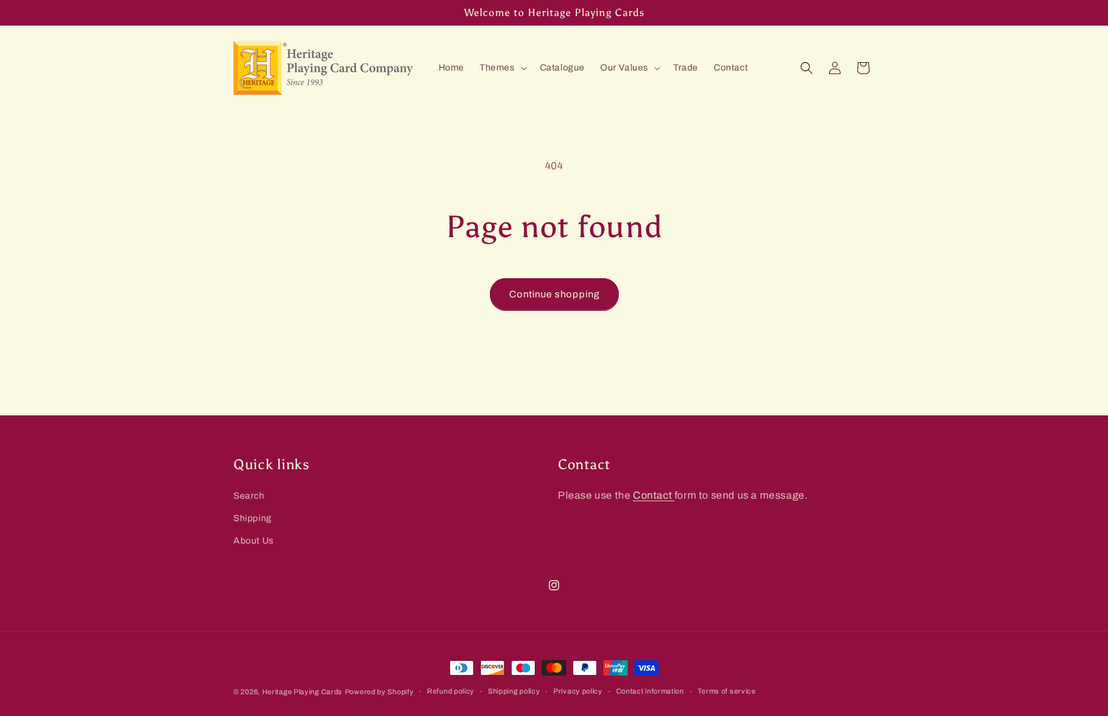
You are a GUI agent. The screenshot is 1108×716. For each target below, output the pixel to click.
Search (249, 496)
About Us (253, 540)
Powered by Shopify (379, 691)
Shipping (252, 518)
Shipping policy (514, 691)
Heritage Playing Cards (302, 691)
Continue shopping (554, 294)
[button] (502, 67)
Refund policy (450, 691)
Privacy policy (578, 691)
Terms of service (727, 691)
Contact (654, 495)
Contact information (650, 691)
